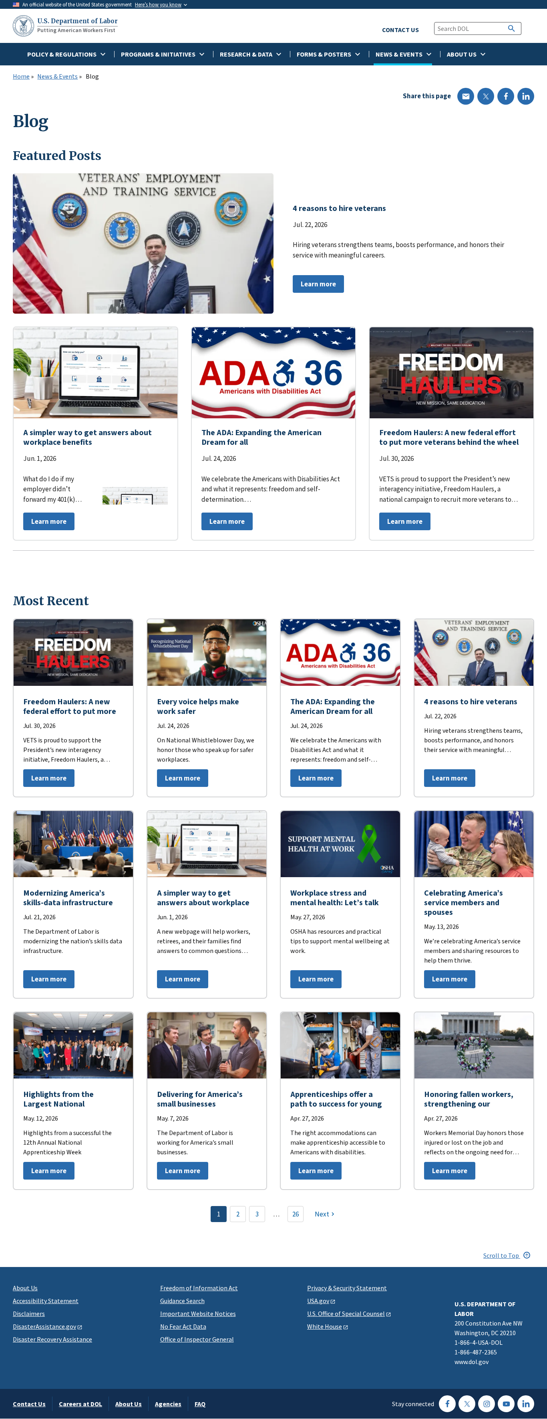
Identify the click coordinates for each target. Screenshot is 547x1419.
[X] (485, 96)
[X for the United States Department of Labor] (467, 1403)
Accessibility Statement (45, 1301)
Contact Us (29, 1404)
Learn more (314, 286)
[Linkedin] (525, 96)
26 (295, 1214)
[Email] (465, 96)
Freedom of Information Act (199, 1288)
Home (21, 76)
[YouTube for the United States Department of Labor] (506, 1403)
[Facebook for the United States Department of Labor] (447, 1403)
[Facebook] (505, 96)
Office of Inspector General (197, 1339)
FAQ (200, 1404)
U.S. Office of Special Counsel (346, 1314)
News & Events (57, 76)
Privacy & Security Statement (347, 1288)
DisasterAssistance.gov (44, 1326)
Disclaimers (29, 1314)
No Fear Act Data (183, 1326)
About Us (25, 1288)
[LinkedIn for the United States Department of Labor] (525, 1403)
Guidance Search (182, 1301)
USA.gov (318, 1301)
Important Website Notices (198, 1314)
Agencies (168, 1404)
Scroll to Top (501, 1255)
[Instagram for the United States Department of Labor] (486, 1403)
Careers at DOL (80, 1404)
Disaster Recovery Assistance (52, 1339)
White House (324, 1326)
